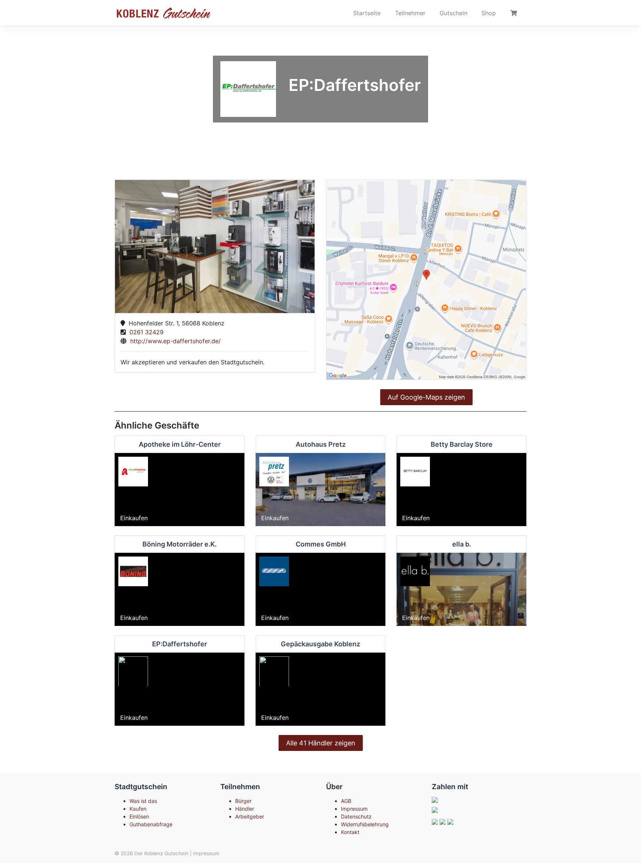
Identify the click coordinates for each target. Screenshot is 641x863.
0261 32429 (145, 332)
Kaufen (138, 808)
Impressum (354, 808)
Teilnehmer (410, 13)
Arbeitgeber (249, 816)
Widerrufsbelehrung (365, 824)
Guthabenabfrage (150, 824)
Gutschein (453, 13)
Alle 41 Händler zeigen (320, 743)
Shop (488, 13)
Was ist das (143, 801)
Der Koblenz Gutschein (161, 853)
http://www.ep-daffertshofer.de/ (173, 341)
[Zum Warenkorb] (514, 13)
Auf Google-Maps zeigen (426, 397)
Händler (244, 808)
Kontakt (350, 832)
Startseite (367, 13)
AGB (346, 801)
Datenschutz (356, 816)
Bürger (243, 801)
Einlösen (139, 816)
